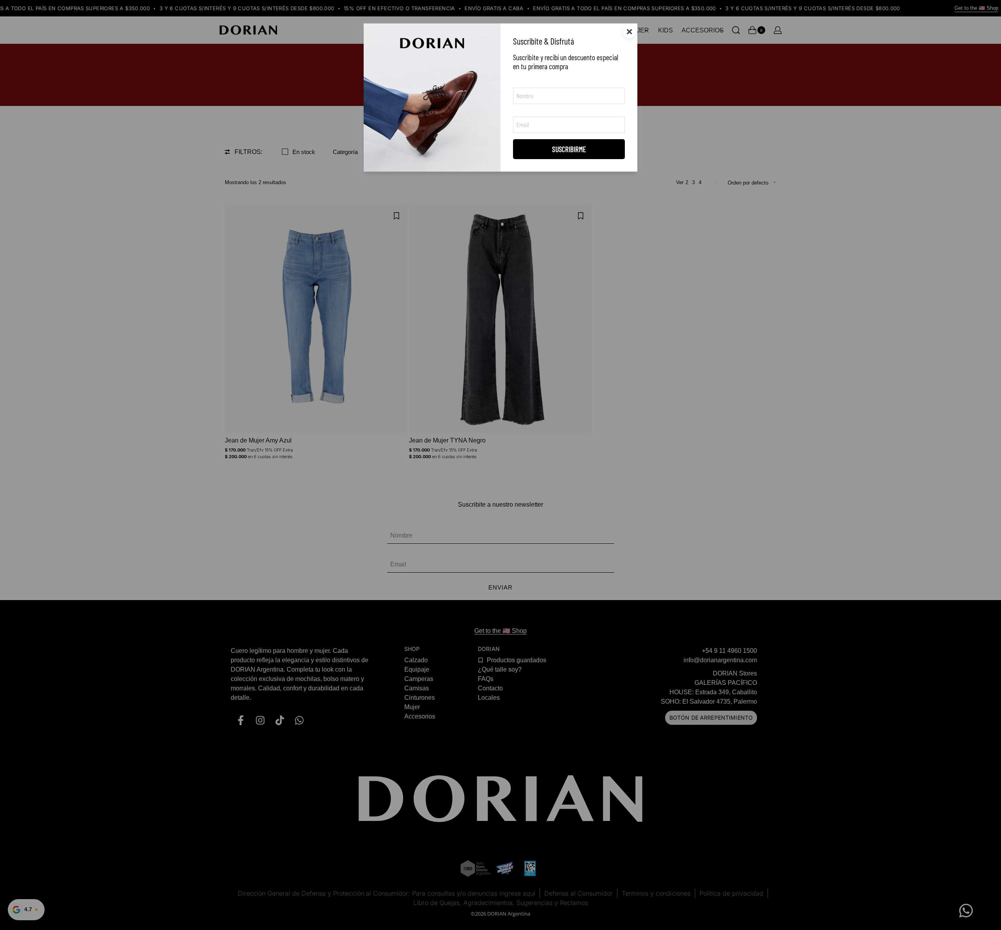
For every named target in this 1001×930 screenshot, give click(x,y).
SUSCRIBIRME (569, 149)
